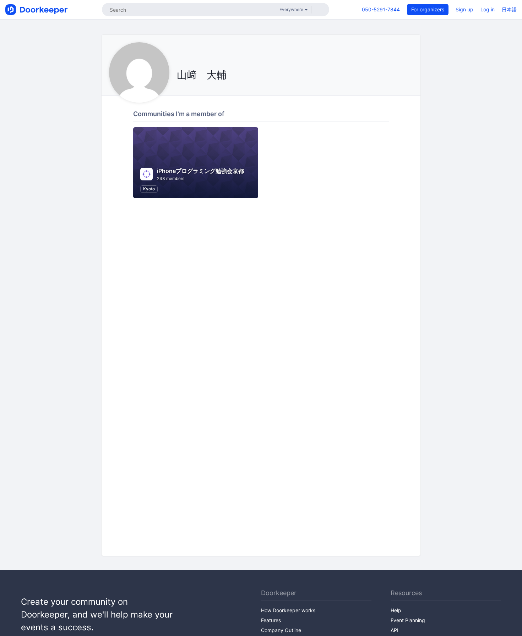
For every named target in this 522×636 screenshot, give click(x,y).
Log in (487, 9)
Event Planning (408, 620)
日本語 (509, 9)
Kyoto (149, 188)
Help (396, 610)
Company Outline (281, 630)
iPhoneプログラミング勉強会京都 (200, 170)
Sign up (464, 9)
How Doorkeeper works (288, 610)
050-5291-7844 (381, 9)
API (394, 630)
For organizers (427, 9)
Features (271, 620)
